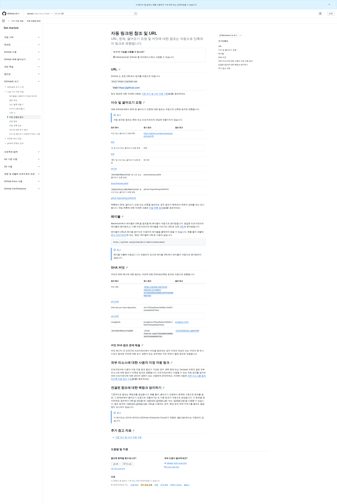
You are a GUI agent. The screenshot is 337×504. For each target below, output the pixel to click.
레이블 (115, 216)
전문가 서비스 (176, 485)
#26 (112, 142)
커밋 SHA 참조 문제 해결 (125, 345)
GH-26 (114, 169)
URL (114, 69)
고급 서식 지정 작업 (15, 21)
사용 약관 (134, 485)
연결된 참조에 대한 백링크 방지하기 (136, 388)
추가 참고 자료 (121, 430)
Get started (11, 27)
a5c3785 (115, 301)
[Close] (329, 4)
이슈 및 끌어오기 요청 (126, 102)
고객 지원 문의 (173, 467)
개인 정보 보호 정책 (118, 469)
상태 (156, 485)
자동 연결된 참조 (34, 21)
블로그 (186, 485)
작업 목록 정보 (156, 207)
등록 (331, 13)
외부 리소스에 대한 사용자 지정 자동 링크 (140, 362)
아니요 (128, 464)
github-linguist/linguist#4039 (123, 198)
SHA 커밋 (118, 267)
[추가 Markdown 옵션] (240, 35)
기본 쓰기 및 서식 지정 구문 (155, 93)
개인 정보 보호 (146, 485)
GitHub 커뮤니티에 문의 (177, 463)
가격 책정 (164, 485)
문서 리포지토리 (118, 235)
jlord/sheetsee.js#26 (119, 183)
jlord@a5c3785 (182, 322)
